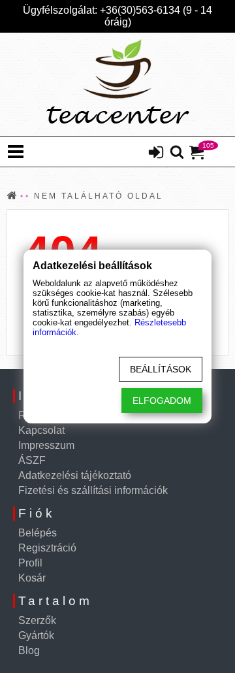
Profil (30, 562)
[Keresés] (177, 152)
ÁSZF (32, 460)
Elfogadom (162, 400)
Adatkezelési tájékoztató (74, 475)
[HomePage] (117, 84)
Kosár (32, 577)
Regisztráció (47, 547)
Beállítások (160, 369)
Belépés (37, 532)
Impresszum (46, 445)
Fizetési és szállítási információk (93, 490)
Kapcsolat (41, 430)
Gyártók (36, 635)
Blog (29, 650)
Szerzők (37, 620)
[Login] (156, 153)
